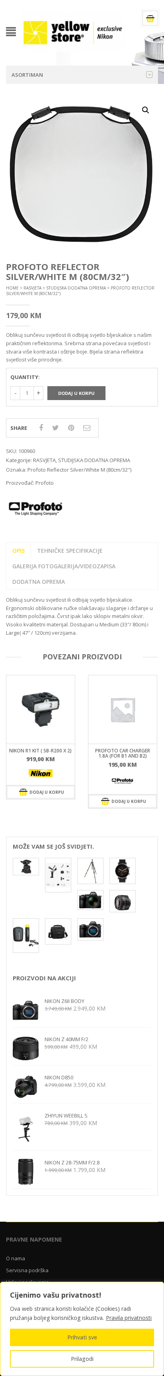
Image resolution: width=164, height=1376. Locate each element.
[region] (82, 1329)
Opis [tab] (18, 550)
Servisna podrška (27, 1270)
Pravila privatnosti (129, 1318)
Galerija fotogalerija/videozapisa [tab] (63, 566)
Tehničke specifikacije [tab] (70, 550)
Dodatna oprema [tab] (38, 581)
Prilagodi (82, 1358)
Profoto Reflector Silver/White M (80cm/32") (79, 469)
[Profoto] (41, 781)
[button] (146, 110)
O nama (15, 1258)
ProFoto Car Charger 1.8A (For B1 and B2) (40, 753)
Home (12, 288)
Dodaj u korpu (76, 393)
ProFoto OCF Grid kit (123, 750)
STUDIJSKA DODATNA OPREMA (76, 288)
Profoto (44, 482)
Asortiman (27, 74)
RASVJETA (32, 288)
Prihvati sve (82, 1337)
